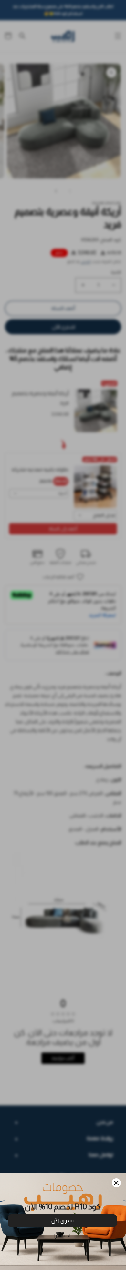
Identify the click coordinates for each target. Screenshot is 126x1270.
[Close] (116, 1182)
